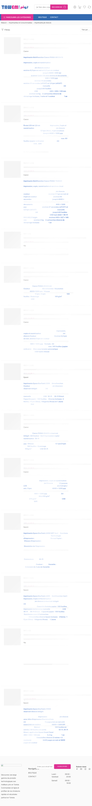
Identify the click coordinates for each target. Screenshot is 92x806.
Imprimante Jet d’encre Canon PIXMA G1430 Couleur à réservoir (56, 272)
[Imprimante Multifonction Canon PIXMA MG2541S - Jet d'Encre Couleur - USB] (12, 45)
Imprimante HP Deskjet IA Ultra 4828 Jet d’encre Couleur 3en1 (55, 238)
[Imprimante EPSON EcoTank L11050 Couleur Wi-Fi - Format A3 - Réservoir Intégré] (12, 697)
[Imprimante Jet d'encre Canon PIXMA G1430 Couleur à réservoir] (12, 274)
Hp (25, 246)
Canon (26, 51)
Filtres (7, 30)
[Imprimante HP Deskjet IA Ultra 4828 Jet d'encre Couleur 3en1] (12, 240)
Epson (26, 377)
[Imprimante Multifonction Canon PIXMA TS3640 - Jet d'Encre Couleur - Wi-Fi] (12, 169)
